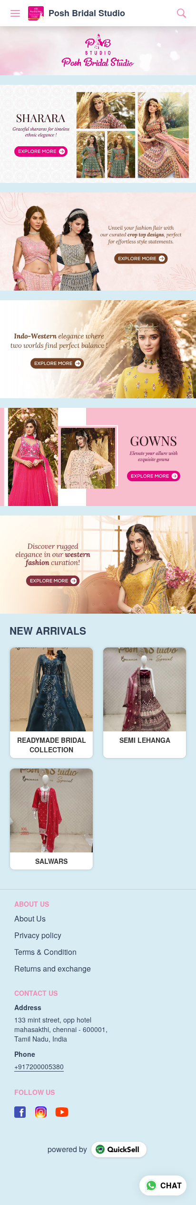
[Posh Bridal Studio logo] (36, 13)
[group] (98, 134)
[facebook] (20, 1112)
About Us (30, 918)
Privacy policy (37, 935)
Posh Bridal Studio (87, 13)
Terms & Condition (45, 952)
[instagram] (41, 1112)
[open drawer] (15, 13)
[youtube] (61, 1112)
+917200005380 (39, 1066)
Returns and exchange (52, 968)
